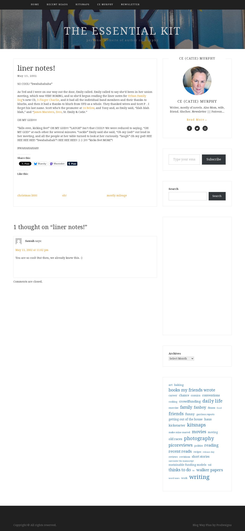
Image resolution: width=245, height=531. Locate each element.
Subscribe (214, 159)
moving (213, 432)
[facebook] (189, 128)
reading (211, 445)
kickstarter (177, 425)
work (184, 478)
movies (199, 431)
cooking (173, 401)
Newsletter (130, 4)
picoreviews (181, 445)
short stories (200, 456)
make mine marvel (179, 432)
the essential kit (122, 31)
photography (199, 438)
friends (176, 413)
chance (184, 395)
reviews (173, 456)
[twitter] (197, 128)
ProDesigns (224, 525)
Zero (59, 112)
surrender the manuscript (181, 461)
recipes (197, 452)
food (219, 408)
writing (199, 477)
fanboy (200, 407)
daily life (212, 401)
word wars (174, 478)
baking (179, 384)
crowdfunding (190, 401)
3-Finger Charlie (48, 99)
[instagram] (205, 128)
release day (208, 452)
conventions (211, 395)
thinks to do (180, 470)
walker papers (209, 470)
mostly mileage (117, 195)
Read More (197, 119)
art (170, 384)
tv (194, 470)
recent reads (180, 451)
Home (35, 4)
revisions (184, 456)
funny (190, 414)
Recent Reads (57, 4)
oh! (64, 195)
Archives (175, 353)
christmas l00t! (27, 195)
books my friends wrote (192, 390)
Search (173, 188)
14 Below (88, 107)
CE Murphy (105, 4)
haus (208, 419)
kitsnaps (83, 4)
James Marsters (44, 112)
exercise (173, 407)
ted (209, 465)
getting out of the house (186, 419)
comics (195, 395)
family (186, 407)
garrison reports (205, 414)
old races (175, 439)
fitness (211, 407)
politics (198, 445)
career (173, 395)
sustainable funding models (187, 464)
